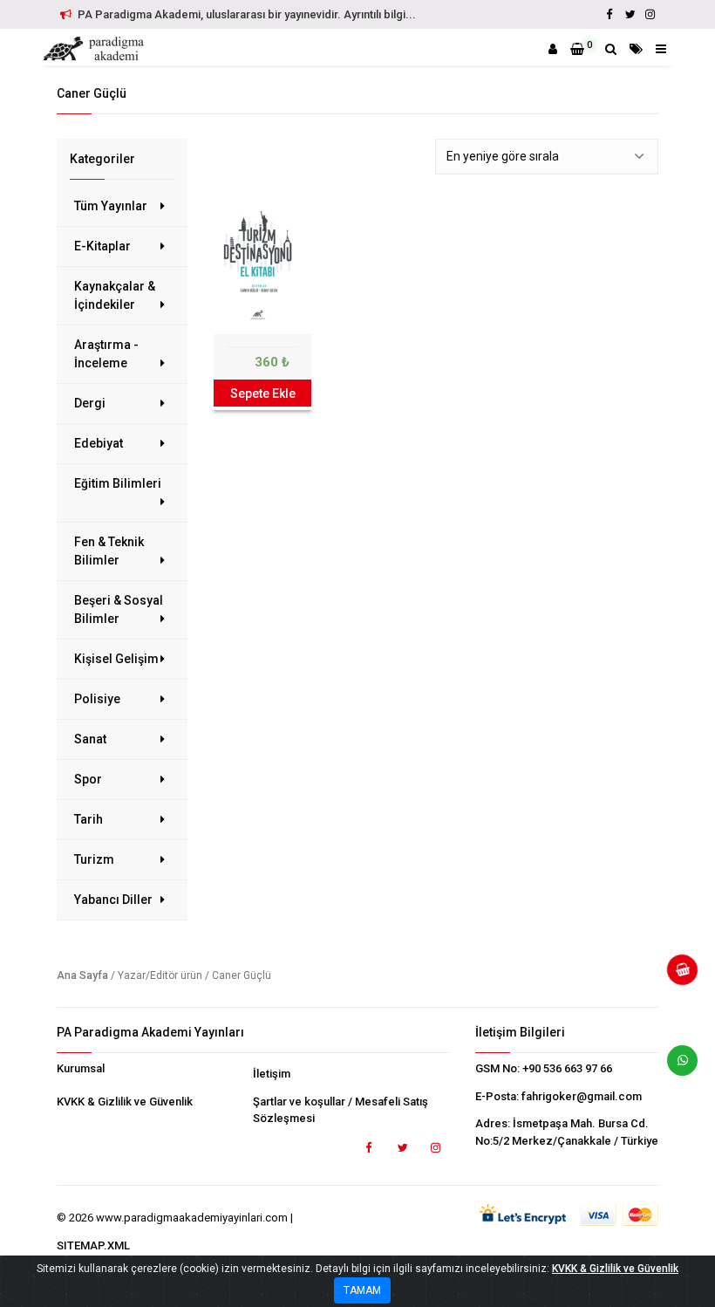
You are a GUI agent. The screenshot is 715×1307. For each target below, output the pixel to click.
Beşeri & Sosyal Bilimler (118, 609)
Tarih (88, 819)
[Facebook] (609, 14)
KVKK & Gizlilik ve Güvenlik (125, 1101)
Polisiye (97, 699)
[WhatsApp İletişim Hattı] (676, 1067)
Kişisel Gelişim (116, 659)
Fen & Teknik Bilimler (109, 551)
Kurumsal (81, 1068)
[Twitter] (629, 14)
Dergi (90, 403)
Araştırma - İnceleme (106, 354)
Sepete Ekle (263, 393)
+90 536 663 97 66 (567, 1068)
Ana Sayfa (82, 975)
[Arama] (611, 49)
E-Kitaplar (102, 246)
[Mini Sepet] (676, 976)
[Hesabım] (552, 49)
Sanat (90, 739)
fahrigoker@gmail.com (581, 1096)
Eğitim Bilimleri (117, 483)
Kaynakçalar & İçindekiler (114, 295)
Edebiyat (98, 443)
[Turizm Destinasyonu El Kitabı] (262, 261)
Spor (88, 779)
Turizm (94, 859)
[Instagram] (649, 14)
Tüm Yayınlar (110, 206)
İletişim (271, 1073)
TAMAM (362, 1290)
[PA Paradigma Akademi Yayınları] (96, 49)
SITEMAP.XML (93, 1245)
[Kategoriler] (636, 49)
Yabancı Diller (113, 900)
